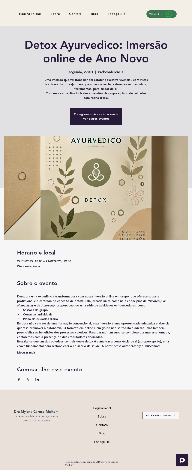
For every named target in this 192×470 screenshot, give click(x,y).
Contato (102, 425)
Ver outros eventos (96, 118)
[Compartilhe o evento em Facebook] (19, 379)
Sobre (102, 416)
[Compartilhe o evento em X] (28, 379)
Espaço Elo (102, 442)
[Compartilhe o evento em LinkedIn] (37, 379)
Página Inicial (102, 408)
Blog (102, 433)
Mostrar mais (26, 352)
